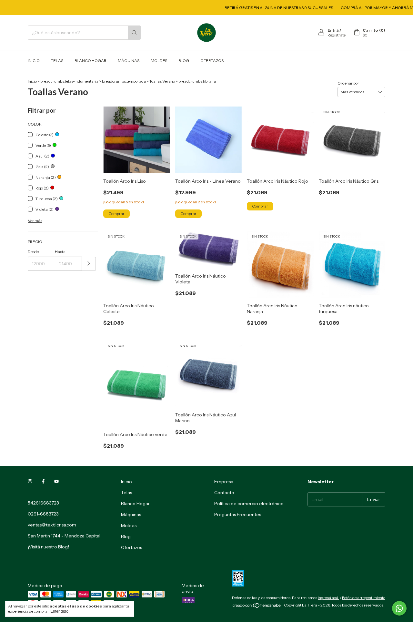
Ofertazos (212, 60)
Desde (33, 251)
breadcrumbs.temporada (124, 81)
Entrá (333, 30)
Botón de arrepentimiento (363, 597)
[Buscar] (134, 32)
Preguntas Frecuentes (237, 514)
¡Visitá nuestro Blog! (48, 547)
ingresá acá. (328, 597)
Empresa (223, 481)
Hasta (60, 251)
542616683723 (43, 503)
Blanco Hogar (90, 60)
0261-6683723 (43, 514)
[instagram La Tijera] (30, 481)
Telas (57, 60)
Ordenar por (348, 83)
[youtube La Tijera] (56, 481)
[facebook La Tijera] (43, 481)
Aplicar (89, 264)
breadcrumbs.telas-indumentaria (69, 81)
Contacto (224, 492)
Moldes (159, 60)
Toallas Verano (162, 81)
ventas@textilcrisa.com (52, 525)
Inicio (34, 60)
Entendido (59, 611)
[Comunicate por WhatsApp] (399, 608)
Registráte (336, 35)
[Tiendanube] (257, 606)
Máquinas (128, 60)
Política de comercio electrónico (249, 503)
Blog (183, 60)
